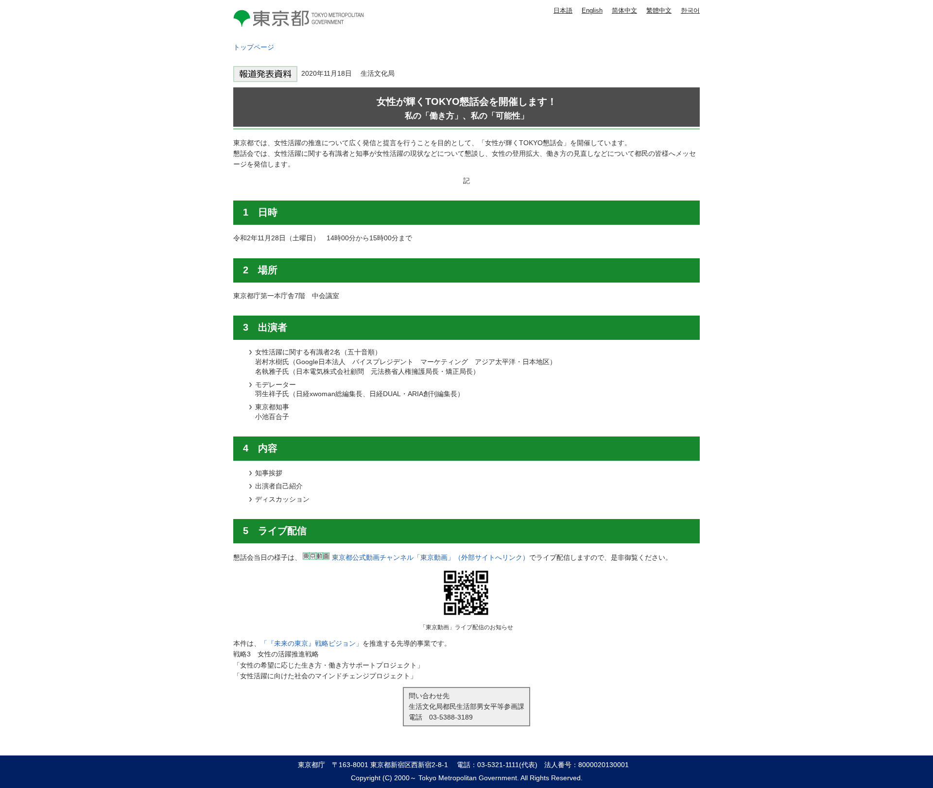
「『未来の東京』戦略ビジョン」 (311, 643)
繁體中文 (659, 10)
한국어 (690, 10)
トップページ (253, 47)
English (592, 10)
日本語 (562, 10)
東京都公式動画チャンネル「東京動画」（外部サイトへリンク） (430, 557)
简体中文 (624, 10)
